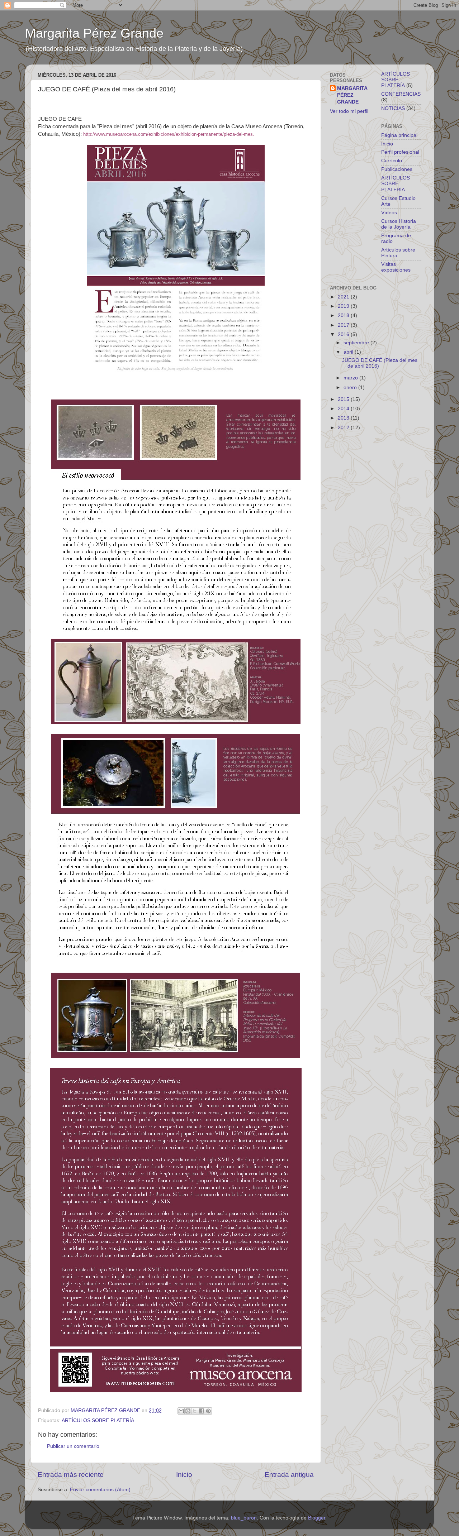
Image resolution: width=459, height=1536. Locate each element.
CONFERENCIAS (401, 94)
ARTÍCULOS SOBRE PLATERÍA (98, 1420)
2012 (344, 427)
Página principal (399, 135)
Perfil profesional (400, 152)
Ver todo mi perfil (349, 111)
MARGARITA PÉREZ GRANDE (352, 95)
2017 (344, 325)
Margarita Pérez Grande (94, 33)
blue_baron (244, 1518)
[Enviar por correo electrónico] (181, 1411)
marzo (351, 378)
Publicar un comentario (73, 1446)
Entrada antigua (289, 1474)
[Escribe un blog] (187, 1411)
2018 (344, 315)
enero (351, 387)
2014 (344, 408)
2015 (344, 399)
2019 (344, 306)
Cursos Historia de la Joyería (398, 224)
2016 (344, 334)
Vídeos (389, 212)
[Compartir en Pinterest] (208, 1411)
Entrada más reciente (71, 1474)
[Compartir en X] (194, 1411)
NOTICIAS (393, 108)
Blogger (316, 1518)
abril (349, 352)
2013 (344, 418)
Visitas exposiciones (396, 267)
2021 (344, 297)
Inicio (184, 1474)
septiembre (357, 342)
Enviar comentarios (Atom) (100, 1489)
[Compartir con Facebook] (201, 1411)
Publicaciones (396, 169)
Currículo (391, 160)
